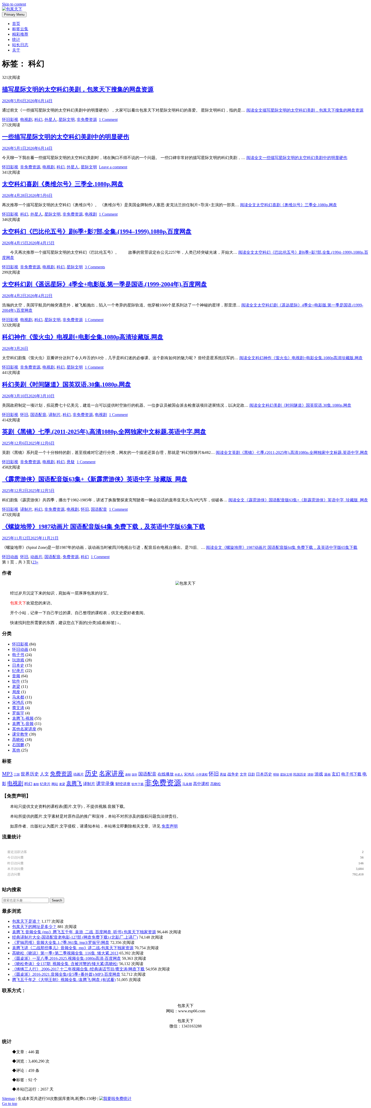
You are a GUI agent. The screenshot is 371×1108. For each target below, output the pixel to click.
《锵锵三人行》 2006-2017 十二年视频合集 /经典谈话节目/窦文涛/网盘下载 (78, 969)
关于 (16, 50)
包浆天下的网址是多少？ (34, 926)
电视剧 (26, 119)
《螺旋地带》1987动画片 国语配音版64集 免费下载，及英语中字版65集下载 (103, 526)
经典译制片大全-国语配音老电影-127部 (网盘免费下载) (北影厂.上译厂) (75, 937)
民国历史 (299, 774)
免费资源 (71, 557)
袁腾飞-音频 (23, 724)
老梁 (16, 686)
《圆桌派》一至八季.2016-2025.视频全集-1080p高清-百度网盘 (66, 958)
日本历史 (264, 774)
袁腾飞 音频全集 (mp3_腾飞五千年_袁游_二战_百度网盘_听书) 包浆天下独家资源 (84, 932)
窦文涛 (18, 708)
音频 (16, 676)
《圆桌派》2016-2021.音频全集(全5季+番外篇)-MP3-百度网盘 (66, 974)
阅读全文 (304, 110)
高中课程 (201, 784)
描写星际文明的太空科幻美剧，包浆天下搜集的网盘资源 (77, 89)
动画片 (36, 557)
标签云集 (20, 29)
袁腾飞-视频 (23, 718)
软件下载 (137, 784)
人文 (44, 774)
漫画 (327, 774)
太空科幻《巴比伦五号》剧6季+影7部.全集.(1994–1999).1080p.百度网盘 (97, 231)
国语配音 (38, 415)
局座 (16, 692)
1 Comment (108, 119)
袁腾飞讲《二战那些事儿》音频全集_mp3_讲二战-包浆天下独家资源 (73, 948)
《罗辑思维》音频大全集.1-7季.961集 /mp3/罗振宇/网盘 (60, 942)
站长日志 (20, 45)
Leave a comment (113, 167)
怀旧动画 (10, 557)
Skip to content (14, 4)
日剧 (251, 774)
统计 (16, 39)
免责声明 (170, 826)
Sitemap (8, 1098)
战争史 (233, 774)
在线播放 (165, 774)
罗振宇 (18, 713)
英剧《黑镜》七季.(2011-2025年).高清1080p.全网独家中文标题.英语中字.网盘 (104, 431)
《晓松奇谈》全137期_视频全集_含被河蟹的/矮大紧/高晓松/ (65, 964)
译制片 (54, 415)
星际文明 (67, 119)
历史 (91, 773)
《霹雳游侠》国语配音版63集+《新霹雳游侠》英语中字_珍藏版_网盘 (94, 479)
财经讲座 (122, 784)
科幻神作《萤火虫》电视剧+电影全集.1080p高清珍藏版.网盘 (82, 337)
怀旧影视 (10, 119)
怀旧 (24, 415)
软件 (16, 681)
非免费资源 (87, 119)
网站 (54, 784)
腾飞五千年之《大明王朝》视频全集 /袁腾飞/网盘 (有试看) (64, 979)
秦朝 (36, 784)
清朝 (310, 774)
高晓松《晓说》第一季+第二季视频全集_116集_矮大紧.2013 (65, 953)
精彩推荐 (20, 34)
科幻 (38, 119)
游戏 (318, 774)
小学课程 (202, 774)
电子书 (18, 655)
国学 (134, 774)
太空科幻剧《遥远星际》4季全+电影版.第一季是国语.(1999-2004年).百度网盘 (104, 284)
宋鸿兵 (18, 702)
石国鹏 (18, 745)
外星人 (50, 119)
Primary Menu (14, 14)
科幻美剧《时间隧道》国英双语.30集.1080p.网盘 (66, 384)
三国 (17, 774)
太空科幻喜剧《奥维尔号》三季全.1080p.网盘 (62, 184)
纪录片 (18, 670)
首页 (16, 23)
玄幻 (336, 774)
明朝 (276, 774)
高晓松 (18, 739)
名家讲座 (111, 773)
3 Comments (95, 267)
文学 (243, 774)
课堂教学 (20, 734)
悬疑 (71, 462)
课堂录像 (105, 783)
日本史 (18, 665)
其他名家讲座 (24, 729)
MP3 (7, 774)
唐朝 (128, 774)
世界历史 (30, 774)
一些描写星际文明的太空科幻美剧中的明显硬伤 (65, 137)
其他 (16, 750)
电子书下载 (351, 774)
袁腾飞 (74, 783)
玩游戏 (18, 660)
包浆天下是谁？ (26, 921)
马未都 (18, 697)
